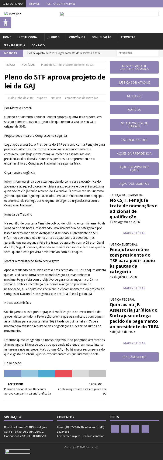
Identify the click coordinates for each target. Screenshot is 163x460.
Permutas (128, 37)
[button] (5, 22)
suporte (42, 98)
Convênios (77, 37)
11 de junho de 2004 (20, 98)
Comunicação (101, 37)
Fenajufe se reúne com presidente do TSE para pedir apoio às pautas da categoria (132, 260)
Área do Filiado (13, 3)
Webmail (34, 3)
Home (7, 37)
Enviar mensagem (68, 436)
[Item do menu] (134, 3)
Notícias (56, 98)
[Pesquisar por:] (137, 53)
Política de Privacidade (60, 3)
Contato (38, 45)
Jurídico (54, 37)
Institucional (28, 37)
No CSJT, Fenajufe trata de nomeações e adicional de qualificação (133, 208)
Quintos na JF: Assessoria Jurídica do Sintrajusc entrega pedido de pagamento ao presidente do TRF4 (134, 315)
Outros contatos (94, 436)
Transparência (14, 45)
